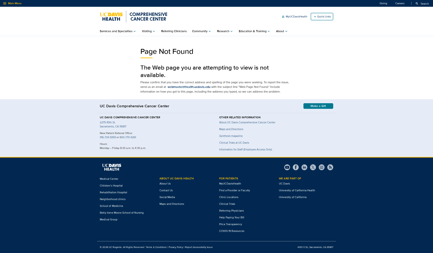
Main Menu (12, 3)
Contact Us (166, 190)
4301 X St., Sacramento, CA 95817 (315, 247)
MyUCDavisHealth (294, 17)
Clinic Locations (228, 197)
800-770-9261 (128, 137)
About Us (165, 183)
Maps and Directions (231, 129)
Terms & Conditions (156, 247)
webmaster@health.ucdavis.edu (189, 87)
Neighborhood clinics (113, 199)
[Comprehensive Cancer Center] (133, 16)
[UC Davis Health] (111, 167)
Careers (399, 3)
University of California (292, 197)
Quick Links (324, 16)
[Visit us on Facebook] (294, 167)
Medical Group (108, 219)
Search (422, 4)
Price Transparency (230, 224)
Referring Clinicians (174, 31)
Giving (383, 3)
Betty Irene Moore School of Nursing (122, 213)
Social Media (167, 197)
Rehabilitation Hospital (113, 192)
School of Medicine (111, 206)
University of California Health (297, 190)
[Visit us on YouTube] (287, 167)
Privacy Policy (176, 247)
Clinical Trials (227, 204)
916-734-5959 (108, 137)
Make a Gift (318, 106)
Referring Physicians (231, 211)
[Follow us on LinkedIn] (303, 167)
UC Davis (284, 183)
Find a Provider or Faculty (234, 190)
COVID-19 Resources (231, 231)
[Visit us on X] (311, 167)
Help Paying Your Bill (231, 217)
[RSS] (329, 167)
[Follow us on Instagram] (320, 167)
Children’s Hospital (111, 186)
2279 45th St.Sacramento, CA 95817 (113, 124)
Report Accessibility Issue (199, 247)
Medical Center (109, 179)
